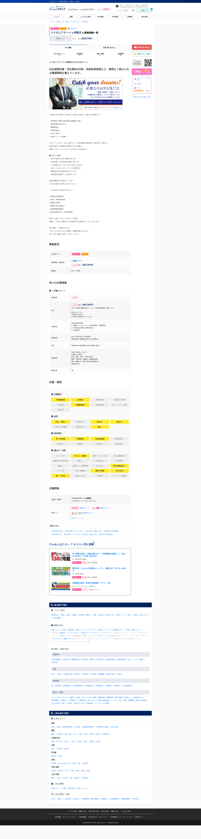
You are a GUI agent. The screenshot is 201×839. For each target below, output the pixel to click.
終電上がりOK (79, 703)
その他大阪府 (56, 618)
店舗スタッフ (56, 630)
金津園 (85, 763)
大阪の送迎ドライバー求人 (74, 531)
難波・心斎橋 (72, 615)
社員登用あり (128, 686)
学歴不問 (54, 662)
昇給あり (86, 674)
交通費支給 (67, 686)
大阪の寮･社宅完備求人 (111, 531)
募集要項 (80, 54)
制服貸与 (109, 686)
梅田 (62, 615)
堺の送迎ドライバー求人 (72, 534)
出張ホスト (85, 633)
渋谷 (52, 727)
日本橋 (101, 615)
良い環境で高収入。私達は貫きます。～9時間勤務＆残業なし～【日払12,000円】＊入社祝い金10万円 (98, 555)
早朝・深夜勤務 (128, 700)
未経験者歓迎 (110, 659)
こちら (146, 7)
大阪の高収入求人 (57, 531)
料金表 (139, 84)
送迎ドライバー (104, 630)
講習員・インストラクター (69, 633)
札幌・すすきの (56, 741)
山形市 (98, 741)
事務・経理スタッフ (134, 630)
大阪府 (72, 28)
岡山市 (61, 771)
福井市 (66, 749)
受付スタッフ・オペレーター (86, 630)
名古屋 (53, 763)
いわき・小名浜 (76, 741)
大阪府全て (55, 615)
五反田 (77, 727)
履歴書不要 (75, 659)
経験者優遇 (121, 659)
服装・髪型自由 (99, 697)
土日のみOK (55, 703)
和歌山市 (106, 734)
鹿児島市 (85, 778)
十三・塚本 (126, 615)
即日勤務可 (55, 700)
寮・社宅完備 (56, 686)
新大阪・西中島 (84, 615)
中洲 (58, 778)
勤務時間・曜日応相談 (114, 697)
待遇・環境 (100, 54)
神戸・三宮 (83, 734)
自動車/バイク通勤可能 (78, 700)
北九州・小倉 (67, 778)
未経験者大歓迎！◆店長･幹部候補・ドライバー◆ (91, 583)
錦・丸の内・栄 (64, 763)
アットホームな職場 (102, 703)
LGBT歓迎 (100, 659)
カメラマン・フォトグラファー (108, 636)
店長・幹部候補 (68, 630)
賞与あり (78, 674)
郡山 (85, 741)
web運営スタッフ (118, 630)
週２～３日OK (67, 703)
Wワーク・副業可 (68, 697)
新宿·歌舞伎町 (68, 727)
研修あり (118, 686)
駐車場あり (100, 686)
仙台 (66, 741)
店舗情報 (121, 54)
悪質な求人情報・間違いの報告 (142, 97)
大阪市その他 (137, 615)
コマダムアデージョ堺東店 (143, 79)
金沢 (52, 749)
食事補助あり (89, 686)
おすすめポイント (59, 54)
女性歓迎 (66, 659)
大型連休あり (138, 697)
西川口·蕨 (114, 727)
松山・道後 (86, 771)
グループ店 (117, 700)
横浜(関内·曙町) (88, 727)
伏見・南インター (70, 734)
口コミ (139, 88)
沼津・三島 (76, 763)
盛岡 (91, 741)
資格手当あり (111, 674)
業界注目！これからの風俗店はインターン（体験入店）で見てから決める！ (99, 569)
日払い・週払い (56, 674)
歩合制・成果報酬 (97, 674)
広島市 (53, 771)
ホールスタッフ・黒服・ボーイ (62, 639)
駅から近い (92, 700)
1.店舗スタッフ (77, 261)
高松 (78, 771)
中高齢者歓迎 (56, 659)
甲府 (60, 756)
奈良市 (98, 734)
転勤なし (64, 700)
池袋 (58, 727)
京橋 (94, 615)
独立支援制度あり (104, 700)
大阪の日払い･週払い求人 (93, 531)
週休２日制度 (141, 700)
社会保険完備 (77, 686)
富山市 (59, 749)
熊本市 (77, 778)
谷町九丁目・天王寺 (113, 615)
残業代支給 (68, 674)
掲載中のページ (85, 508)
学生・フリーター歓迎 (135, 659)
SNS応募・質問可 (87, 659)
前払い (120, 674)
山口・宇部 (70, 771)
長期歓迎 (89, 703)
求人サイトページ (77, 518)
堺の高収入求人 (56, 534)
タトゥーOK (55, 697)
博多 (52, 778)
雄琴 (91, 734)
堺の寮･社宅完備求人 (106, 534)
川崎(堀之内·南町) (102, 727)
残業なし (128, 697)
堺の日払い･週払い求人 (89, 534)
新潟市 (53, 756)
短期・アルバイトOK (84, 697)
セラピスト (95, 633)
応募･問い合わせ (109, 48)
